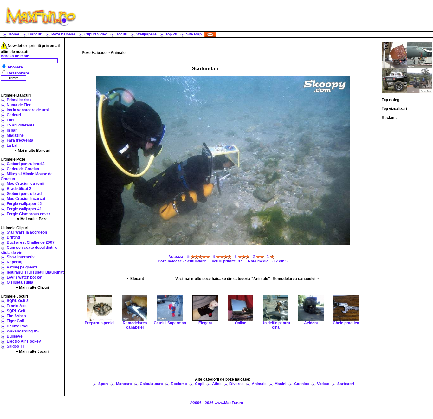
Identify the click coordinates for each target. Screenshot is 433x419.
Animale (118, 52)
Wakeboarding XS (23, 331)
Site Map (194, 34)
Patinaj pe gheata (22, 267)
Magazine (15, 135)
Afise (217, 384)
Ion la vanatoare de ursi (28, 110)
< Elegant (135, 278)
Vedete (323, 384)
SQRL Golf (16, 311)
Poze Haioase (94, 52)
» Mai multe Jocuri (32, 351)
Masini (280, 384)
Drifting (13, 237)
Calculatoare (151, 384)
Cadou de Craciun (23, 169)
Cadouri (14, 115)
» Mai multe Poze (32, 219)
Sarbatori (345, 384)
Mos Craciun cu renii (25, 183)
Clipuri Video (95, 34)
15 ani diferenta (21, 125)
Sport (103, 384)
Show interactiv (21, 257)
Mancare (124, 384)
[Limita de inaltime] (394, 55)
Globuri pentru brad (24, 193)
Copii (199, 384)
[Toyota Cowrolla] (419, 80)
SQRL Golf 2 (18, 301)
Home (14, 34)
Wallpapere (146, 34)
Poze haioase (63, 34)
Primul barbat (19, 100)
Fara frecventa (20, 140)
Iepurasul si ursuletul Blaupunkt (35, 272)
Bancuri (35, 34)
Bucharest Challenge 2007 (31, 242)
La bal (12, 145)
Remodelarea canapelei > (296, 278)
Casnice (301, 384)
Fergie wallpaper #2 (24, 204)
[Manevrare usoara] (394, 80)
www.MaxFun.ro (229, 403)
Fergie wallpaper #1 (24, 209)
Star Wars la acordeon (27, 232)
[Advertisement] (256, 16)
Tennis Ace (17, 306)
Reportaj (14, 262)
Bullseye (15, 336)
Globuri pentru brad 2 (26, 164)
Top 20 (171, 34)
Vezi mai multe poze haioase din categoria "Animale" (222, 278)
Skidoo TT (15, 346)
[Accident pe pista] (419, 55)
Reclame (179, 384)
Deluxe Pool (17, 326)
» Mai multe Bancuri (32, 150)
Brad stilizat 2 (19, 188)
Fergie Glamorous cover (28, 214)
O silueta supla (20, 282)
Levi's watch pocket (24, 277)
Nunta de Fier (19, 105)
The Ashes (16, 316)
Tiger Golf (15, 321)
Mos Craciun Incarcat (26, 199)
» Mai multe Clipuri (32, 287)
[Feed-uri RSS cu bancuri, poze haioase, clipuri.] (210, 34)
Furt (10, 120)
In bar (12, 130)
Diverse (236, 384)
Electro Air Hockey (24, 341)
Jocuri (121, 34)
